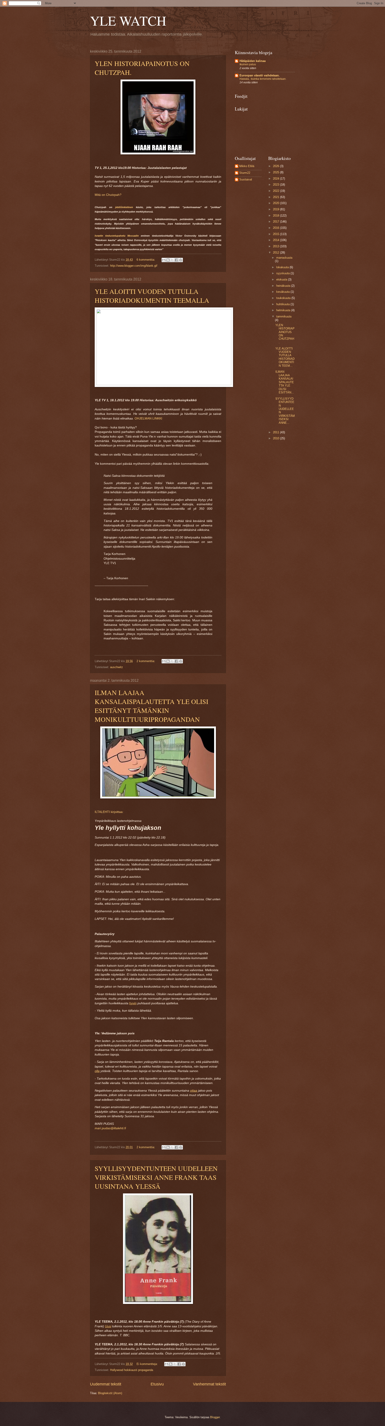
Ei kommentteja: (148, 1364)
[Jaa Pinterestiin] (180, 260)
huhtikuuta (283, 304)
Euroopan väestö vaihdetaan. (260, 75)
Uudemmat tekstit (105, 1384)
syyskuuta (283, 273)
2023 (276, 184)
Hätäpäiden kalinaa (253, 61)
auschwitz (116, 667)
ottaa (193, 1090)
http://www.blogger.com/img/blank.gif (133, 265)
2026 (276, 166)
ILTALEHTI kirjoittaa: (109, 812)
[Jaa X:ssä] (172, 260)
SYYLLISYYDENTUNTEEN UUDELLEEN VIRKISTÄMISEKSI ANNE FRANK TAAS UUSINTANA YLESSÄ (156, 1177)
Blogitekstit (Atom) (110, 1393)
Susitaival (245, 179)
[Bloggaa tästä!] (168, 260)
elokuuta (282, 279)
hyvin (133, 1003)
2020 (276, 203)
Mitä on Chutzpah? (108, 194)
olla (97, 1071)
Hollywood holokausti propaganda (131, 1370)
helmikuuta (283, 310)
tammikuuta (283, 316)
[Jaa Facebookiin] (176, 260)
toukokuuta (283, 298)
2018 (276, 215)
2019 (276, 209)
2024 (276, 178)
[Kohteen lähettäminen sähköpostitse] (164, 260)
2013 (276, 246)
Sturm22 (244, 172)
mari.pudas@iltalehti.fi (110, 1128)
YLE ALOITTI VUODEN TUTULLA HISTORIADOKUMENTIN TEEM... (285, 357)
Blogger (215, 1417)
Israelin (99, 235)
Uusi (108, 1326)
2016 (276, 227)
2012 (276, 252)
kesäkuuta (283, 291)
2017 (276, 221)
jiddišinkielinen (124, 207)
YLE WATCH (128, 20)
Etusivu (157, 1384)
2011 (276, 432)
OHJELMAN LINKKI (148, 418)
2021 (276, 197)
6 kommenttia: (146, 259)
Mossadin (133, 235)
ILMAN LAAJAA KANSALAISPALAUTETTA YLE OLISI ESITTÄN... (284, 382)
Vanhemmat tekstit (209, 1384)
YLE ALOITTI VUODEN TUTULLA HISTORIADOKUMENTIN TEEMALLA (152, 296)
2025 (276, 172)
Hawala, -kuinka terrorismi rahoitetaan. (263, 78)
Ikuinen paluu (248, 64)
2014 (276, 240)
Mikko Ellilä (246, 166)
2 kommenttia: (146, 661)
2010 (276, 438)
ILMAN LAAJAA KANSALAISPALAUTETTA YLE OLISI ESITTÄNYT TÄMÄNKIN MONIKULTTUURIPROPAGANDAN (151, 706)
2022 (276, 190)
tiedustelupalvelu (115, 235)
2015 (276, 234)
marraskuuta (284, 257)
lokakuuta (283, 267)
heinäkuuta (283, 285)
